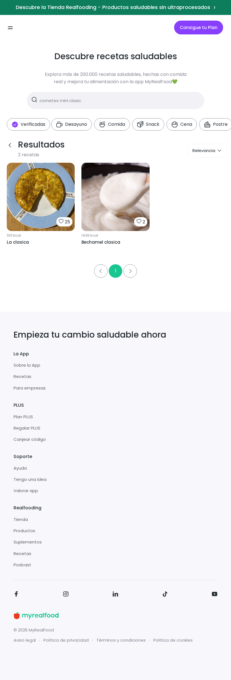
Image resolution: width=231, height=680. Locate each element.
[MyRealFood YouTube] (214, 595)
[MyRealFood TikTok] (165, 595)
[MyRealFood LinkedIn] (115, 595)
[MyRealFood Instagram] (66, 595)
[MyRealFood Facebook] (16, 595)
